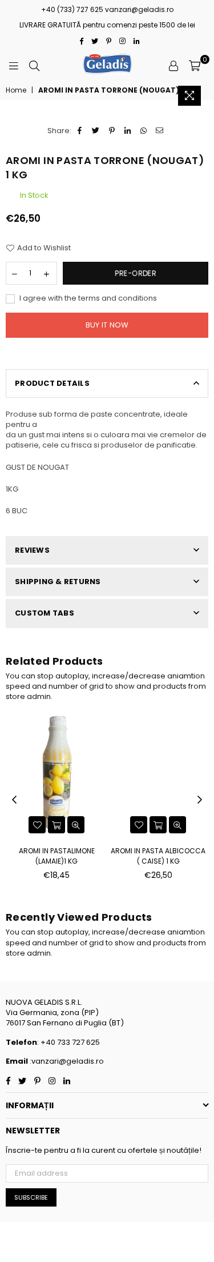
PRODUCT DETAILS (52, 383)
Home (16, 90)
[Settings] (173, 65)
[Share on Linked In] (128, 131)
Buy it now (107, 325)
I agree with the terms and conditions (87, 298)
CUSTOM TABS (44, 613)
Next (199, 800)
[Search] (34, 65)
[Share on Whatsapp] (144, 131)
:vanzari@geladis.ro (66, 1061)
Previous (14, 800)
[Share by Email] (160, 131)
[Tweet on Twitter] (96, 131)
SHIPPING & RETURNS (58, 581)
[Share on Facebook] (80, 131)
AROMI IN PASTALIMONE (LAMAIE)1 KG (57, 856)
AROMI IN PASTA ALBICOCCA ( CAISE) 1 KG (158, 856)
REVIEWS (32, 550)
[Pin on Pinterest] (112, 131)
